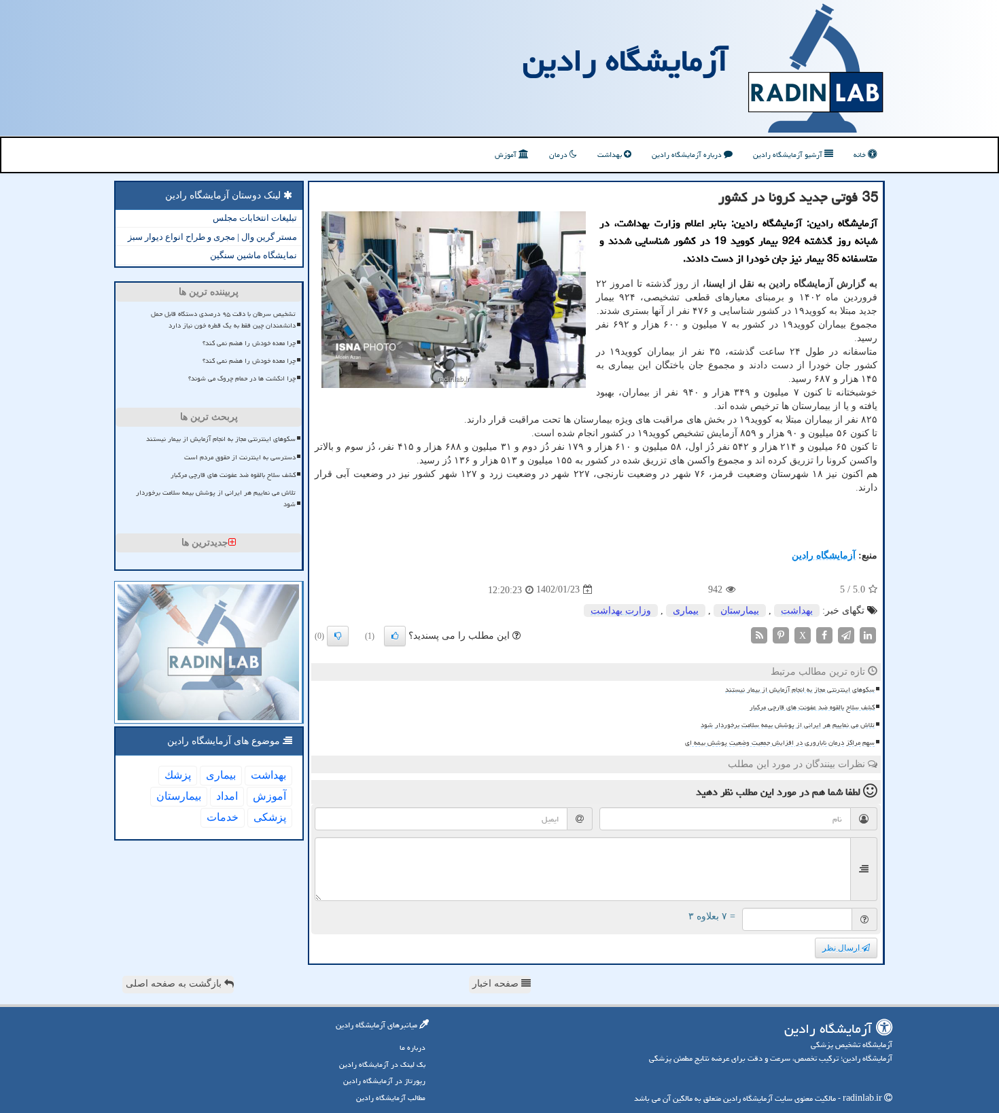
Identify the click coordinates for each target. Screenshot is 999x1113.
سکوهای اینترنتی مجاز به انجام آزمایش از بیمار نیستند (800, 689)
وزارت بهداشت (621, 610)
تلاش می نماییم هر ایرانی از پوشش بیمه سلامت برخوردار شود (788, 725)
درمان (559, 154)
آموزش (507, 154)
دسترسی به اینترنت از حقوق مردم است (240, 457)
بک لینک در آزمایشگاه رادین (382, 1064)
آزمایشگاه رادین (625, 60)
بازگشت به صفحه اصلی (175, 983)
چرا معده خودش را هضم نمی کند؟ (249, 343)
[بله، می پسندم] (395, 636)
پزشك (177, 775)
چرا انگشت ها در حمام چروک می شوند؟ (242, 378)
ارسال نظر (842, 948)
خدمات (223, 817)
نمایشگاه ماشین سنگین (253, 255)
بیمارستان (739, 610)
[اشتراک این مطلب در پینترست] (780, 634)
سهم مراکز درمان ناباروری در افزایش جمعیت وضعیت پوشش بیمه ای (780, 742)
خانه (861, 154)
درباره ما (412, 1047)
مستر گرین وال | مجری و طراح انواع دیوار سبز (212, 237)
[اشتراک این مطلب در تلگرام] (846, 634)
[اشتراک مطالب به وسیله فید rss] (759, 634)
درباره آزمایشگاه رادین (688, 154)
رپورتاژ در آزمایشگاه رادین (384, 1081)
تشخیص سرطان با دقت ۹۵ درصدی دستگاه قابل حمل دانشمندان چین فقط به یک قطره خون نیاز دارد (223, 319)
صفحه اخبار (496, 983)
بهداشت (610, 154)
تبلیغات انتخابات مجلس (255, 218)
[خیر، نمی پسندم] (338, 636)
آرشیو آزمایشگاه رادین (788, 154)
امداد (227, 796)
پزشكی (269, 817)
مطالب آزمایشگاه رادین (390, 1098)
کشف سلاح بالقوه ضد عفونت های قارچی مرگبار (812, 707)
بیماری (686, 610)
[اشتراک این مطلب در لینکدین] (867, 634)
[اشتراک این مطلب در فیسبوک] (824, 634)
